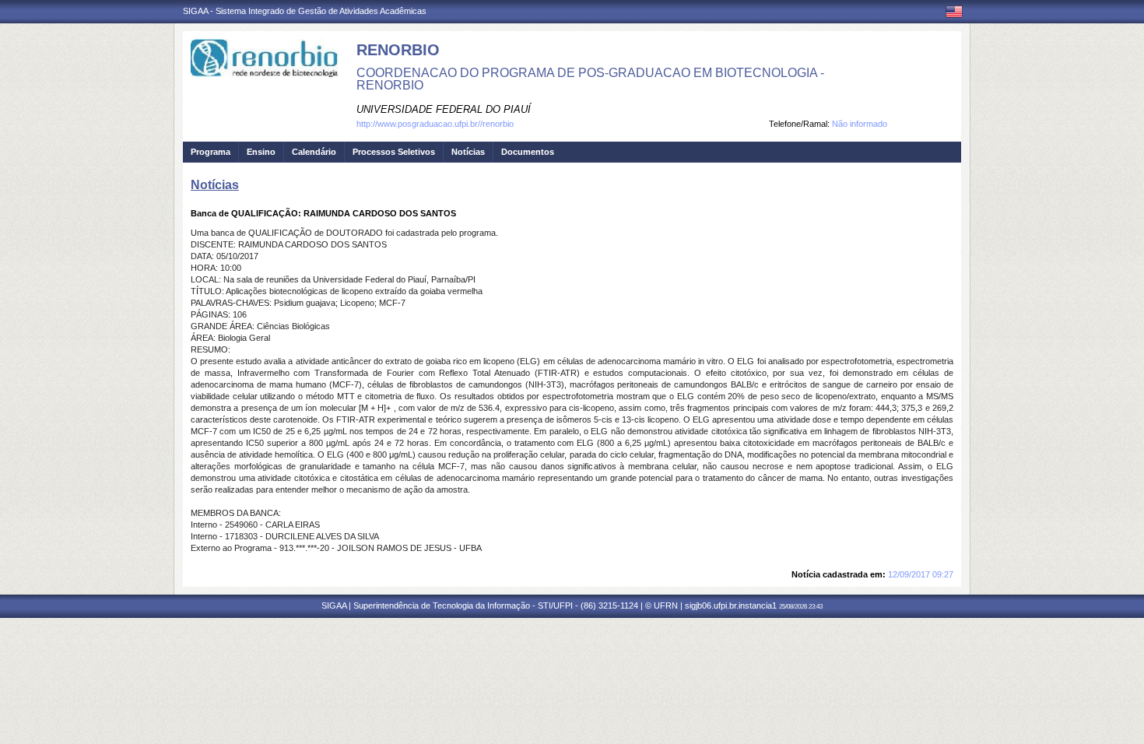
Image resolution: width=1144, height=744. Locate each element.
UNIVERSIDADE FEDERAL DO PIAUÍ (443, 109)
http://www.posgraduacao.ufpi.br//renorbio (435, 123)
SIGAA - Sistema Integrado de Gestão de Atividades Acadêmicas (304, 11)
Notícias (468, 151)
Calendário (314, 151)
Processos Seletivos (394, 151)
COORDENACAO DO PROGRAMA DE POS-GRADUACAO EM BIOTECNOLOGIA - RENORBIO (590, 79)
